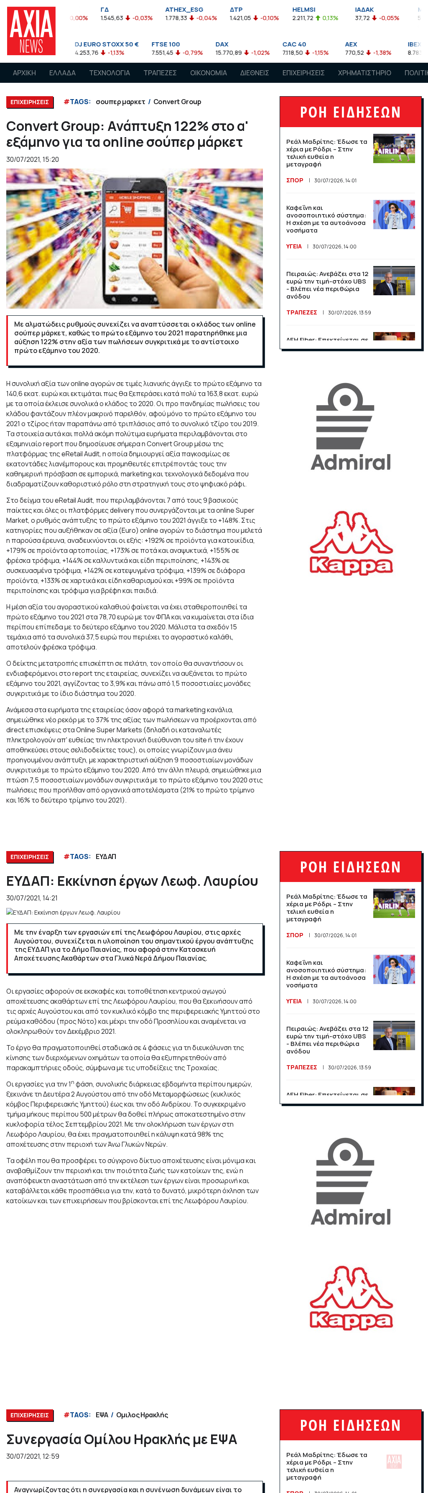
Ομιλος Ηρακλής (142, 1414)
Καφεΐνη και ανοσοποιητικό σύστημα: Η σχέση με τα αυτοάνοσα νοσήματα (326, 219)
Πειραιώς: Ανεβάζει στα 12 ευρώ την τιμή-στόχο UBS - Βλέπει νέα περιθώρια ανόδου (327, 285)
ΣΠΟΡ (294, 180)
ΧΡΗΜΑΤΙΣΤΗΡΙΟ (364, 72)
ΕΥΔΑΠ (106, 856)
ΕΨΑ (102, 1414)
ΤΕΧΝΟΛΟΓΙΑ (109, 72)
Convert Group (177, 101)
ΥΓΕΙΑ (294, 246)
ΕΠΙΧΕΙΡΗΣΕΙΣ (304, 72)
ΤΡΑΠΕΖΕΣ (160, 72)
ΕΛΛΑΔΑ (62, 72)
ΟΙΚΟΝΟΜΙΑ (208, 72)
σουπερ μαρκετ (120, 101)
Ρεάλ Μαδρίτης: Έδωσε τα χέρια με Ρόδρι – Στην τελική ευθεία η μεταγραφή (326, 153)
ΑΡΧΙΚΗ (24, 72)
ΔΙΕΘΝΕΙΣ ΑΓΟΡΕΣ (254, 80)
